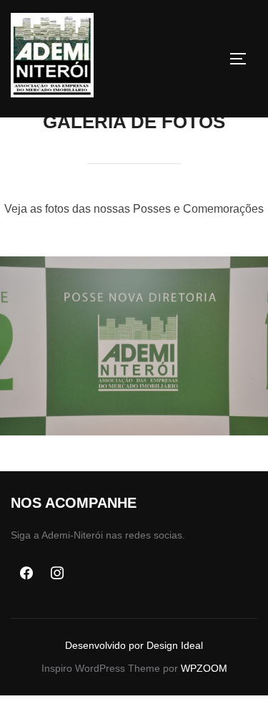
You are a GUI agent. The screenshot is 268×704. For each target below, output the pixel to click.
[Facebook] (26, 573)
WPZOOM (204, 668)
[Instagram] (58, 573)
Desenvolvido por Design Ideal (134, 645)
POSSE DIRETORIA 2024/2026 (134, 346)
